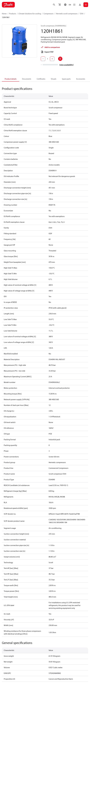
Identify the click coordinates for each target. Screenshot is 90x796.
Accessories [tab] (80, 79)
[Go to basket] (59, 4)
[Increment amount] (52, 59)
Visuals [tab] (53, 79)
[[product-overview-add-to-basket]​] (60, 59)
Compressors (48, 13)
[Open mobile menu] (85, 4)
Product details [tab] (10, 79)
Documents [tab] (26, 79)
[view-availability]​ (66, 65)
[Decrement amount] (43, 59)
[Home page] (8, 4)
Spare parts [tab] (66, 79)
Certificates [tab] (41, 79)
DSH (81, 13)
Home (4, 13)
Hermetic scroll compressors (66, 13)
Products (12, 13)
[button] (67, 4)
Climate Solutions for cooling (29, 13)
